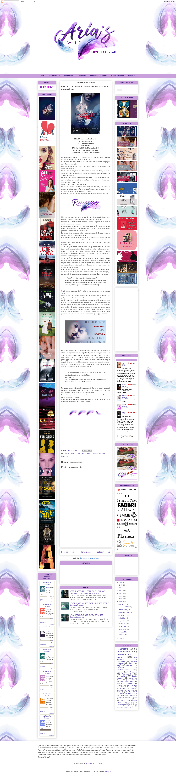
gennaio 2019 (123, 635)
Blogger (108, 772)
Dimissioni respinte (125, 396)
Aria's (48, 587)
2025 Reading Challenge (47, 583)
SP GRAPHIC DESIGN (93, 763)
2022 (121, 593)
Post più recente (68, 552)
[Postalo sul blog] (85, 451)
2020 (121, 599)
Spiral (123, 412)
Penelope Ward (131, 692)
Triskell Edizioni (126, 687)
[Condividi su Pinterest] (91, 451)
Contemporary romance (85, 453)
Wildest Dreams (124, 405)
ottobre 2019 (122, 609)
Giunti (135, 699)
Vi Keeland (130, 690)
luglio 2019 (122, 618)
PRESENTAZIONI (54, 76)
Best (130, 664)
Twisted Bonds (124, 385)
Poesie (130, 704)
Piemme (119, 680)
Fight (123, 363)
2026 (121, 582)
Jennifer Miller (129, 702)
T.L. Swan (125, 398)
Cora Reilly (125, 387)
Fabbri (119, 692)
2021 (121, 596)
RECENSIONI (68, 76)
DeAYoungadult (121, 704)
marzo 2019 (122, 629)
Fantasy (119, 685)
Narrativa (120, 668)
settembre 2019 (123, 612)
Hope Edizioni (99, 453)
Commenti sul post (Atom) (89, 558)
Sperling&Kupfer (123, 670)
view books (51, 602)
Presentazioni (123, 651)
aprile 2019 (122, 626)
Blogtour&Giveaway (98, 76)
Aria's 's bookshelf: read (126, 360)
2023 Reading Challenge (47, 717)
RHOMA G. (130, 695)
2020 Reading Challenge (47, 650)
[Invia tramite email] (83, 451)
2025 (121, 585)
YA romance (120, 697)
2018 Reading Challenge (47, 605)
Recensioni (65, 456)
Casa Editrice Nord (126, 681)
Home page (85, 552)
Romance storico (125, 699)
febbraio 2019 (123, 632)
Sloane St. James (124, 365)
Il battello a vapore (130, 705)
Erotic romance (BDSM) (128, 693)
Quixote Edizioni (131, 680)
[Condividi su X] (87, 451)
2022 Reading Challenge (47, 695)
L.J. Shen (125, 407)
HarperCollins (121, 688)
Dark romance (132, 685)
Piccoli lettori (117, 76)
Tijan (121, 700)
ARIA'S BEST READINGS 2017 (124, 707)
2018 (121, 638)
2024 (121, 588)
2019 (121, 602)
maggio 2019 (122, 623)
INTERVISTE (82, 76)
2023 (121, 590)
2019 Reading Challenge (47, 628)
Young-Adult (126, 674)
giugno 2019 (122, 621)
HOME (42, 76)
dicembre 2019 (123, 604)
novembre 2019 (123, 607)
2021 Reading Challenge (47, 672)
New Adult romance (124, 683)
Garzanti (133, 672)
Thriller (119, 672)
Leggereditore (122, 676)
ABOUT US (131, 76)
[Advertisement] (85, 531)
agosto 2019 (122, 615)
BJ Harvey (72, 453)
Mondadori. (121, 662)
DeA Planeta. (132, 697)
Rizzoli (131, 678)
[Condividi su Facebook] (89, 451)
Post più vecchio (103, 552)
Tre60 (122, 695)
